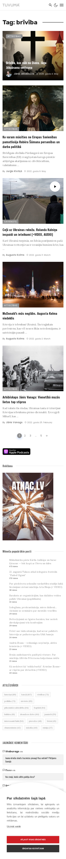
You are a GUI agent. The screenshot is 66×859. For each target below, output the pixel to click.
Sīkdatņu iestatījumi (33, 848)
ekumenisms (12, 727)
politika (9, 701)
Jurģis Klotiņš (14, 171)
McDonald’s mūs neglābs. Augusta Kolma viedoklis (30, 315)
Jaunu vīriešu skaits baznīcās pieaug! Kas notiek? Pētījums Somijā (30, 759)
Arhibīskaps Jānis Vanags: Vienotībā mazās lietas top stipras (31, 399)
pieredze (35, 721)
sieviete (26, 701)
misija (47, 727)
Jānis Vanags (14, 422)
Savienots (10, 221)
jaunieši (50, 714)
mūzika (31, 727)
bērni (51, 721)
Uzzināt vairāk (14, 826)
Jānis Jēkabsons (24, 73)
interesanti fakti (14, 721)
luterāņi (10, 694)
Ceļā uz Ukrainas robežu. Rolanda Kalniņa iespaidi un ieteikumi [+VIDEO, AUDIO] (30, 232)
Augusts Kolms (15, 255)
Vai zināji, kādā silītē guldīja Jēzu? (20, 776)
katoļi (26, 694)
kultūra (9, 714)
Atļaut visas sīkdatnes (33, 840)
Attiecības (14, 36)
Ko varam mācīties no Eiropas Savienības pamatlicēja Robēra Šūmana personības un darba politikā (31, 141)
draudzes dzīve (29, 714)
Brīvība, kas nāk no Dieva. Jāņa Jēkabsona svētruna (26, 65)
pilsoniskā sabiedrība (16, 707)
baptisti (39, 707)
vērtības (43, 694)
